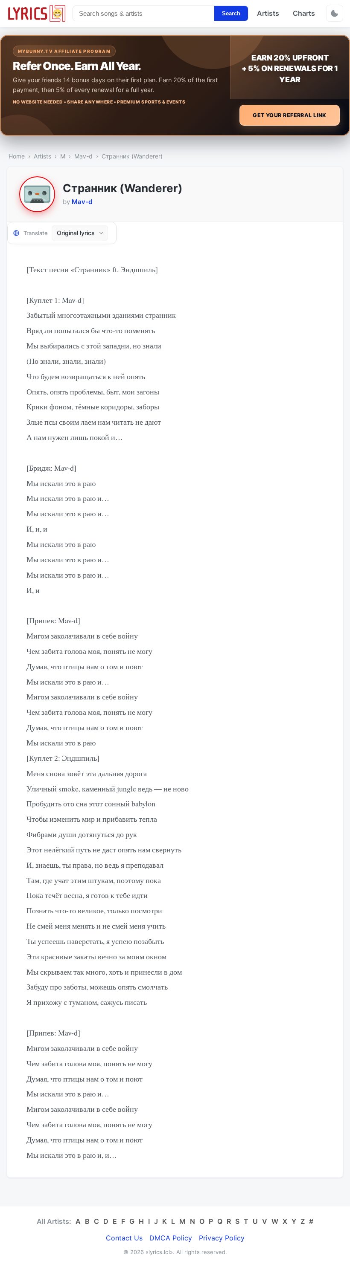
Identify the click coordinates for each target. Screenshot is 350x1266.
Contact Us (124, 1238)
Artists (268, 13)
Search (231, 13)
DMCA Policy (170, 1238)
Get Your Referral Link (290, 115)
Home (17, 156)
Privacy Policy (222, 1238)
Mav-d (83, 156)
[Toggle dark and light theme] (334, 13)
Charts (304, 13)
